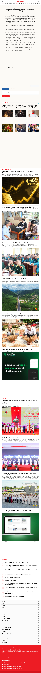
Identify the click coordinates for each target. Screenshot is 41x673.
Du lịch (20, 3)
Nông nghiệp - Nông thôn (6, 633)
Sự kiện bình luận (5, 638)
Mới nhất (6, 3)
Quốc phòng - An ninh (6, 622)
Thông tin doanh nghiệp (6, 627)
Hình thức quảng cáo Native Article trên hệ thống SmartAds (16, 510)
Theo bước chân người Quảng (7, 620)
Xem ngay (36, 380)
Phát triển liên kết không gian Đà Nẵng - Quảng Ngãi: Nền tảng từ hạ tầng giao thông (21, 570)
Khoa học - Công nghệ (6, 618)
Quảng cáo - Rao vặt (6, 629)
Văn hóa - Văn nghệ (30, 3)
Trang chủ (7, 6)
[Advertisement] (21, 59)
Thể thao (3, 614)
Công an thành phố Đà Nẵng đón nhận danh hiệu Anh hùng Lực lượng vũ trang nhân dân (19, 401)
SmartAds (5, 380)
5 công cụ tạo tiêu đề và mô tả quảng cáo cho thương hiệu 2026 (17, 349)
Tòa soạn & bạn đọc (5, 625)
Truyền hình (4, 631)
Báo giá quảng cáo (6, 660)
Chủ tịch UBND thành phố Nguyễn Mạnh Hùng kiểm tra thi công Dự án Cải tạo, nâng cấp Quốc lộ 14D (21, 566)
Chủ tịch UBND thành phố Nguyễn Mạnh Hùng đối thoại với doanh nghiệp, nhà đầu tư (21, 588)
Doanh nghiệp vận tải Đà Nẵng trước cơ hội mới (14, 596)
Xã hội (14, 3)
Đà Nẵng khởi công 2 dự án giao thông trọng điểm (14, 437)
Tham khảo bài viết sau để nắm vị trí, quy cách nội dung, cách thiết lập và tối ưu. (16, 512)
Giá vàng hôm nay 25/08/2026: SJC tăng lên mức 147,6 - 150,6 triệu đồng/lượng (17, 172)
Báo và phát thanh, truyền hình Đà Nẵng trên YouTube (13, 668)
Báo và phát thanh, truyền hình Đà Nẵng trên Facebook (13, 666)
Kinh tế (17, 3)
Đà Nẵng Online (6, 664)
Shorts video (4, 642)
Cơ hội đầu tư (4, 635)
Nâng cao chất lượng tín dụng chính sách (12, 314)
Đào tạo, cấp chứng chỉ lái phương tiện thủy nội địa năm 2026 (16, 242)
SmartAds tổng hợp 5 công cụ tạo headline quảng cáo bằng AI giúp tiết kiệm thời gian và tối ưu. (19, 351)
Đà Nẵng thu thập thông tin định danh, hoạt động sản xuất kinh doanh (19, 207)
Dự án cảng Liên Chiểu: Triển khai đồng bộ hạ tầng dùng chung (18, 574)
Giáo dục (24, 3)
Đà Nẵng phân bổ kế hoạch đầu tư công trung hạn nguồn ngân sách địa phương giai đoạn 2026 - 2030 (21, 592)
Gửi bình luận (6, 96)
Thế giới (3, 616)
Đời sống (38, 3)
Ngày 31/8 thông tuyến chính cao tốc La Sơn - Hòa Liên (16, 562)
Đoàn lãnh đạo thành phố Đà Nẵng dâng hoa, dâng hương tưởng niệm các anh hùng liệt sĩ (19, 474)
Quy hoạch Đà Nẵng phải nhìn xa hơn (12, 577)
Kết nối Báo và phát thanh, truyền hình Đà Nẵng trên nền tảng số (14, 662)
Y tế (35, 3)
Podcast (3, 640)
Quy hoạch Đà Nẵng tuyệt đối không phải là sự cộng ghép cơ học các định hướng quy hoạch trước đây (21, 584)
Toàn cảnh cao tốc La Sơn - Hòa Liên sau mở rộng (15, 278)
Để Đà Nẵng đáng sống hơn (10, 580)
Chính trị (10, 3)
